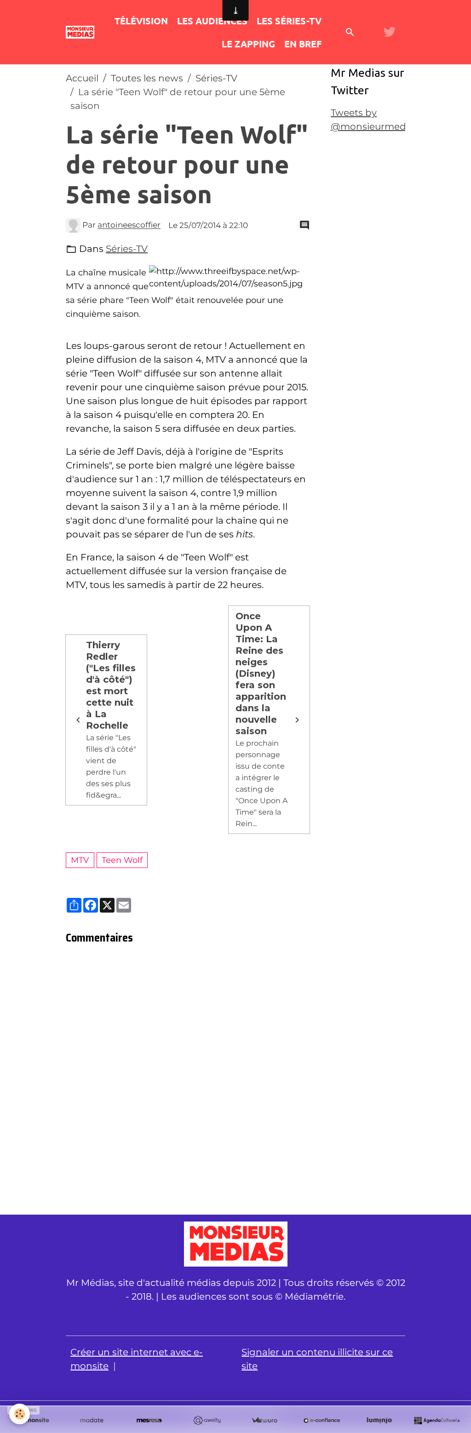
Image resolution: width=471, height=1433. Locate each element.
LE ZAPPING (248, 44)
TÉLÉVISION (141, 21)
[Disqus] (188, 1082)
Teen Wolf (122, 860)
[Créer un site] (34, 1421)
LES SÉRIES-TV (289, 21)
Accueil (82, 78)
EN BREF (303, 44)
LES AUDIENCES (212, 21)
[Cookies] (19, 1414)
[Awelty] (207, 1421)
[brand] (80, 32)
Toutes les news (147, 78)
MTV (80, 860)
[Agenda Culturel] (437, 1421)
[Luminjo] (379, 1421)
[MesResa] (149, 1421)
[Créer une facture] (264, 1421)
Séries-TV (216, 78)
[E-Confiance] (322, 1421)
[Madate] (92, 1421)
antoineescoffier (129, 225)
